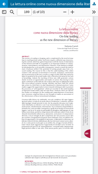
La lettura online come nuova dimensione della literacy (52, 4)
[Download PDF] (94, 4)
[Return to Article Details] (4, 4)
